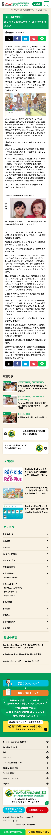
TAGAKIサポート (11, 591)
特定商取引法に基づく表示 (13, 817)
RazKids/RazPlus (11, 577)
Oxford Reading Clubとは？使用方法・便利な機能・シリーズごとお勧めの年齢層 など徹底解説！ (36, 490)
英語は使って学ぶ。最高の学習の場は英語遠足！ (23, 654)
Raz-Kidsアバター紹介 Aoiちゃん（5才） (21, 661)
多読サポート (8, 534)
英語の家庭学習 (9, 566)
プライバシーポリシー (11, 820)
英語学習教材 (8, 573)
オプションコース (10, 584)
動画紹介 (6, 615)
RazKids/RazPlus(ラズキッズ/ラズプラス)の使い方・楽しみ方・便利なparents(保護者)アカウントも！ (36, 471)
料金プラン (7, 757)
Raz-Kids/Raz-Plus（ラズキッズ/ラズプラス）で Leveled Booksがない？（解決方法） (36, 509)
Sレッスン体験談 (10, 553)
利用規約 (29, 817)
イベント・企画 (9, 560)
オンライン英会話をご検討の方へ (15, 742)
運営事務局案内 (9, 621)
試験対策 (6, 540)
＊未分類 (6, 628)
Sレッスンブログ (13, 10)
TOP (4, 10)
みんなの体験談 (9, 773)
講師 (4, 752)
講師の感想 (7, 602)
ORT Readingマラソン (13, 588)
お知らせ (6, 547)
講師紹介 (6, 608)
